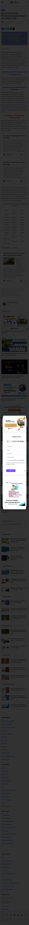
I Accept (10, 460)
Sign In (25, 470)
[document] (14, 462)
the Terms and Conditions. (19, 460)
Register (11, 470)
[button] (24, 418)
